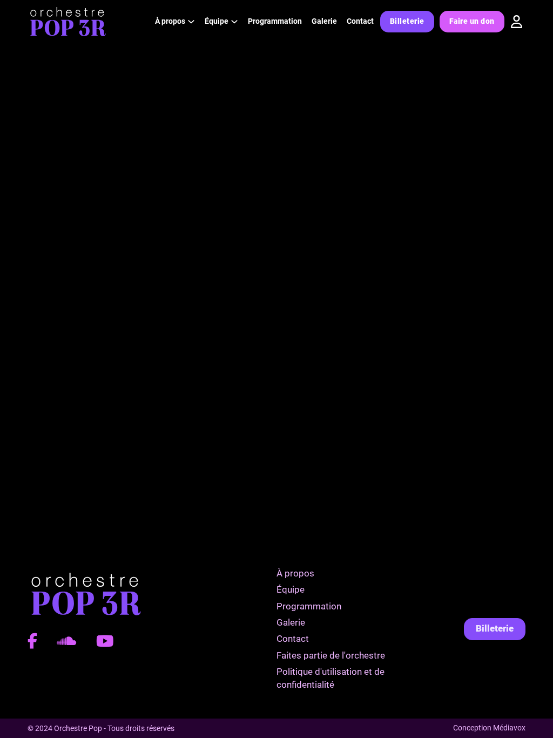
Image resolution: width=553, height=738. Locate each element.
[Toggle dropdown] (191, 21)
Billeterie (407, 21)
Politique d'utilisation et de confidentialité (330, 678)
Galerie (324, 21)
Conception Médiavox (489, 727)
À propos (295, 573)
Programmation (275, 21)
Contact (360, 21)
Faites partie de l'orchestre (330, 655)
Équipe (290, 590)
